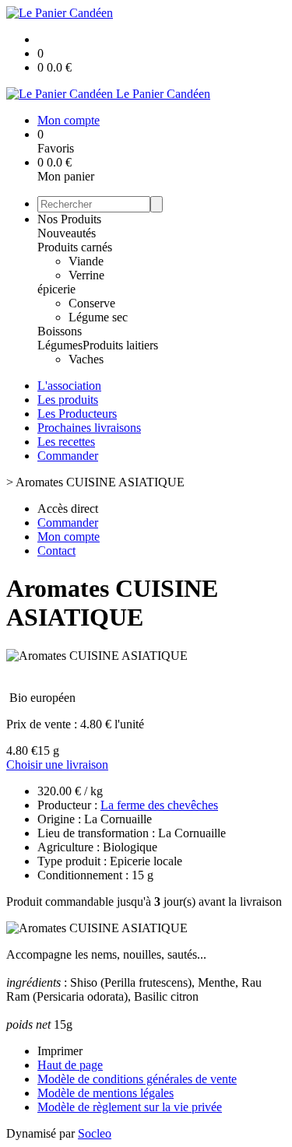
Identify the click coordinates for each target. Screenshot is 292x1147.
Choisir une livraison (57, 764)
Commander (67, 455)
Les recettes (66, 441)
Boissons (59, 331)
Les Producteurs (77, 413)
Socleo (94, 1133)
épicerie (56, 289)
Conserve (92, 303)
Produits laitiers (120, 345)
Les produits (67, 399)
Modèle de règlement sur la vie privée (129, 1107)
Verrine (86, 275)
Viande (86, 261)
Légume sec (98, 317)
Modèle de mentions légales (105, 1093)
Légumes (60, 345)
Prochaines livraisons (89, 427)
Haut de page (70, 1065)
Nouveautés (66, 233)
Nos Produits (69, 219)
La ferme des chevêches (159, 805)
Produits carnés (74, 247)
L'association (69, 385)
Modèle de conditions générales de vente (137, 1079)
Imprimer (60, 1051)
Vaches (86, 359)
